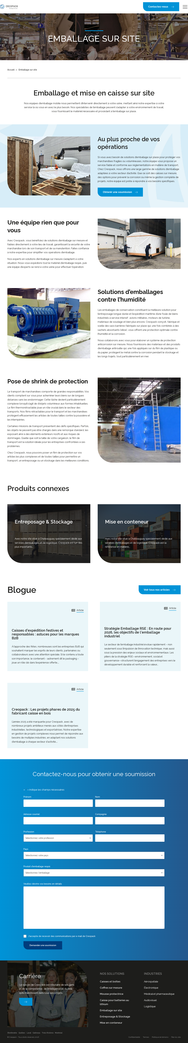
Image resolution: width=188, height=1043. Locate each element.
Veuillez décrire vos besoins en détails (43, 884)
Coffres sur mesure (111, 987)
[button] (161, 6)
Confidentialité (134, 1037)
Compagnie (102, 814)
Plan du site (176, 1037)
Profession (30, 832)
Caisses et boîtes (110, 981)
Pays (27, 849)
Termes (146, 1037)
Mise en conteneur (111, 1022)
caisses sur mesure (166, 173)
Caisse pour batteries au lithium (114, 1002)
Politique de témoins (160, 1037)
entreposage (29, 460)
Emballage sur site (111, 1010)
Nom (98, 797)
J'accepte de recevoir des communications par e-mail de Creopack (61, 936)
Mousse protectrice (111, 993)
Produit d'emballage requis (38, 866)
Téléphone (101, 832)
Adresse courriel (33, 814)
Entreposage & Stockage (115, 1016)
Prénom (28, 797)
